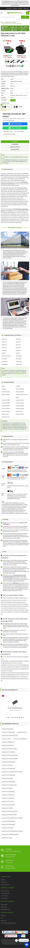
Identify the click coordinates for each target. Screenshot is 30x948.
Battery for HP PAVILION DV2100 (9, 735)
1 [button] (6, 717)
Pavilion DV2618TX (6, 394)
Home (2, 22)
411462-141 (4, 339)
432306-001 (18, 339)
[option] (15, 49)
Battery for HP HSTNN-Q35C (8, 761)
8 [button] (19, 717)
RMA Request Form (5, 909)
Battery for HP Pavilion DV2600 (9, 748)
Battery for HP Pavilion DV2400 (9, 785)
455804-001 (18, 350)
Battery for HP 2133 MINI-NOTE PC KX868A (12, 771)
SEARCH (25, 17)
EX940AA (4, 353)
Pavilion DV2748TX (6, 400)
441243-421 (18, 347)
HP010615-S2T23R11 (6, 356)
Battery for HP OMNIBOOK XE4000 (10, 834)
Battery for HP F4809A (7, 778)
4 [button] (12, 717)
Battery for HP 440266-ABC (8, 804)
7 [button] (17, 717)
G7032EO (4, 389)
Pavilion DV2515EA (6, 391)
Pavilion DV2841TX (20, 400)
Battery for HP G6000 (7, 788)
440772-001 (18, 344)
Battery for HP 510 (6, 738)
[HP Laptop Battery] (15, 13)
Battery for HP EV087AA (7, 827)
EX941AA (18, 353)
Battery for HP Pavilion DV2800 (9, 814)
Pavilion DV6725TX (6, 411)
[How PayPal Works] (21, 935)
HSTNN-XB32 (19, 364)
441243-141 (4, 347)
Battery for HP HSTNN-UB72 (20, 738)
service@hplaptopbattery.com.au (8, 923)
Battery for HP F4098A (7, 808)
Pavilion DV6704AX (20, 408)
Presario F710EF (5, 414)
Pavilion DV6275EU (20, 402)
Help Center (9, 8)
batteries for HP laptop (10, 22)
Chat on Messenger (16, 123)
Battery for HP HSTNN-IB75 (8, 768)
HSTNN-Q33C (5, 364)
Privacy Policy (4, 904)
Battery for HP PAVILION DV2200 (9, 811)
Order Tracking (4, 895)
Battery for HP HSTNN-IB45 (8, 824)
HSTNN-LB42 (4, 361)
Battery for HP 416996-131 (8, 798)
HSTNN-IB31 (4, 358)
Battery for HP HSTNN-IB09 (8, 821)
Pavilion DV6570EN (20, 405)
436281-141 (4, 342)
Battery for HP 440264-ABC (8, 732)
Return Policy (4, 907)
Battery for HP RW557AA (8, 742)
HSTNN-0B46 (19, 356)
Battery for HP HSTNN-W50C (8, 781)
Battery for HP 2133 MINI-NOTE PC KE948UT (12, 818)
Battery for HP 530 (22, 732)
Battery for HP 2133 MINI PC (8, 752)
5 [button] (14, 717)
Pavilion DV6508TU (6, 405)
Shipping (15, 8)
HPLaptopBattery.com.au (14, 939)
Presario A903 (19, 411)
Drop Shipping (4, 898)
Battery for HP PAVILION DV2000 (9, 755)
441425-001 (4, 350)
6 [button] (15, 717)
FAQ (2, 918)
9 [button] (21, 717)
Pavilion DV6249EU (6, 402)
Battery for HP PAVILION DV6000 (9, 758)
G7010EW (18, 386)
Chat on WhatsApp (16, 128)
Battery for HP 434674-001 (8, 794)
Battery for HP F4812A (7, 765)
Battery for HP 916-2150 (7, 801)
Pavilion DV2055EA (20, 389)
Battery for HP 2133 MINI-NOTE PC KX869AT (12, 831)
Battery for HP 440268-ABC (8, 791)
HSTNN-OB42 (19, 361)
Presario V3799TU (20, 414)
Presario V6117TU (5, 417)
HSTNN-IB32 (18, 358)
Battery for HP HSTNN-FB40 (8, 775)
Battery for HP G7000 (7, 837)
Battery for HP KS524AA (7, 745)
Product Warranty (5, 884)
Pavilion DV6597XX (6, 408)
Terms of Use (4, 882)
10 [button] (23, 717)
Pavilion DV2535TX (20, 391)
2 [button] (8, 717)
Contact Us (26, 8)
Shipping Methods (5, 890)
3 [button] (10, 717)
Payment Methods (5, 893)
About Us (3, 879)
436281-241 (18, 342)
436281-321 (4, 344)
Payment (20, 8)
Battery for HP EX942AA (7, 729)
